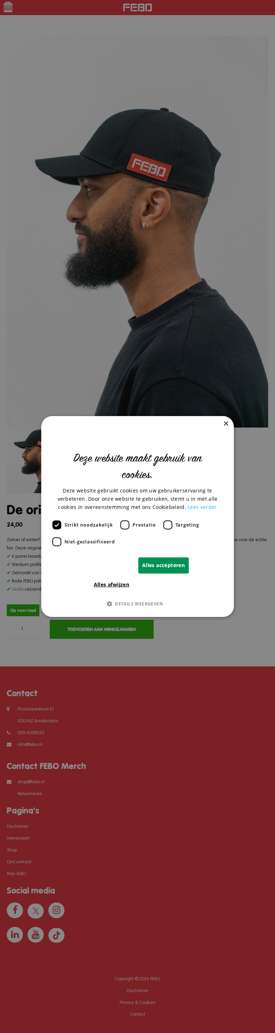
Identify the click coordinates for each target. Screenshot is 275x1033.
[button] (137, 603)
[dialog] (137, 516)
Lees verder (202, 507)
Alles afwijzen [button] (112, 584)
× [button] (225, 423)
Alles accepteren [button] (163, 565)
